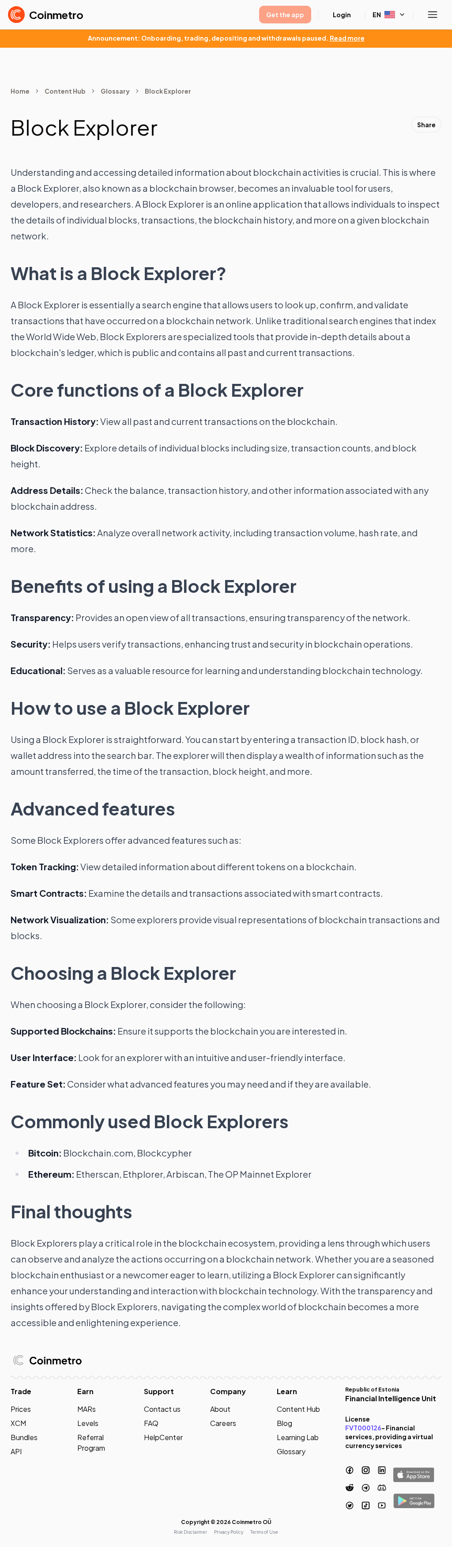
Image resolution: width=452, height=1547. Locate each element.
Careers (223, 1423)
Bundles (24, 1437)
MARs (86, 1409)
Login (342, 15)
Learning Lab (298, 1437)
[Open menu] (432, 14)
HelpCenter (163, 1437)
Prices (21, 1409)
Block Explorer (168, 91)
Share (426, 125)
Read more (347, 38)
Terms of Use (264, 1532)
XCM (18, 1423)
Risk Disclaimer (190, 1532)
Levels (87, 1423)
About (220, 1409)
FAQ (151, 1423)
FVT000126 (363, 1428)
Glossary (115, 91)
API (16, 1451)
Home (20, 91)
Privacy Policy (228, 1532)
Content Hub (65, 91)
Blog (284, 1423)
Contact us (162, 1409)
